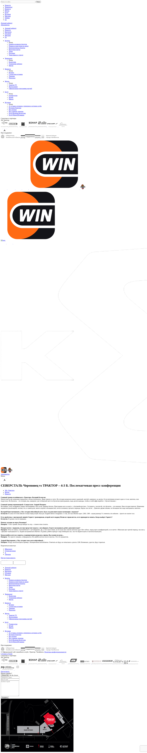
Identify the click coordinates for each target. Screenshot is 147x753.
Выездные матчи (14, 49)
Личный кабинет (10, 28)
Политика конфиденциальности (55, 652)
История (8, 14)
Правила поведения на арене (18, 46)
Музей (11, 97)
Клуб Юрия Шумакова (16, 115)
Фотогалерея (13, 87)
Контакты (8, 32)
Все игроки (13, 110)
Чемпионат (8, 7)
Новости (8, 5)
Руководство (13, 95)
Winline (7, 18)
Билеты (7, 40)
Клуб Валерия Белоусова (17, 113)
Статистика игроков (16, 74)
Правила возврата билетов (18, 44)
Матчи (11, 65)
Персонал (12, 78)
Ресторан (12, 53)
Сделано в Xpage (6, 654)
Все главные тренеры (16, 111)
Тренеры (12, 76)
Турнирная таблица (15, 64)
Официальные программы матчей (20, 88)
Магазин (8, 16)
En (6, 20)
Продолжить (5, 671)
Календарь (12, 62)
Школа (11, 99)
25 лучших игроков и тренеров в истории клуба (25, 106)
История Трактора (15, 108)
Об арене (8, 34)
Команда (8, 9)
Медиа (7, 11)
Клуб (6, 12)
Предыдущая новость (8, 558)
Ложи (11, 51)
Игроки (11, 72)
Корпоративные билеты (17, 48)
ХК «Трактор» (10, 490)
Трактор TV (13, 85)
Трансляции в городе (16, 55)
